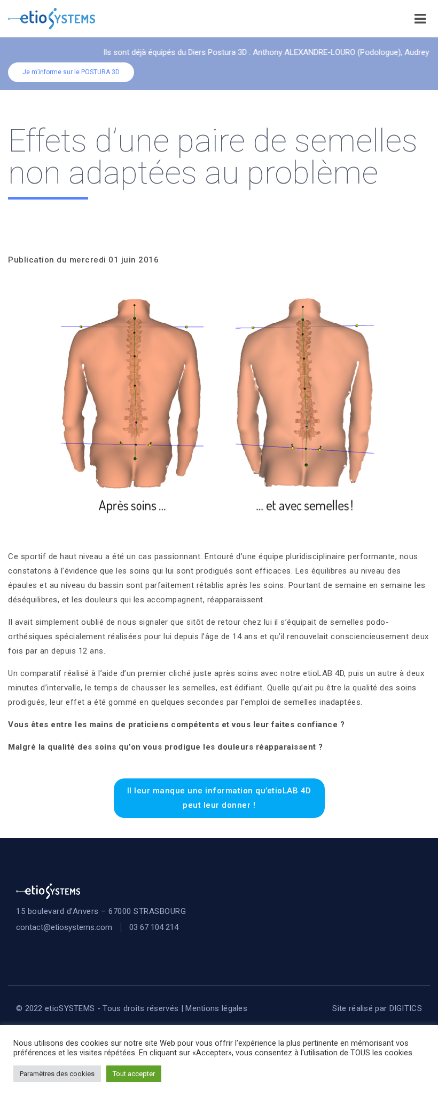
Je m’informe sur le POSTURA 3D (71, 72)
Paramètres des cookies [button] (57, 1074)
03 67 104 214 (153, 927)
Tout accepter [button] (134, 1074)
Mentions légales (216, 1008)
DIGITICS (405, 1008)
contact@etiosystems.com (64, 927)
